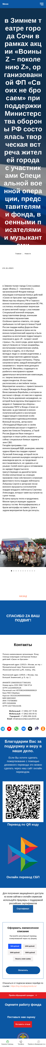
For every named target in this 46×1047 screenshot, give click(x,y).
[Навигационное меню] (41, 4)
